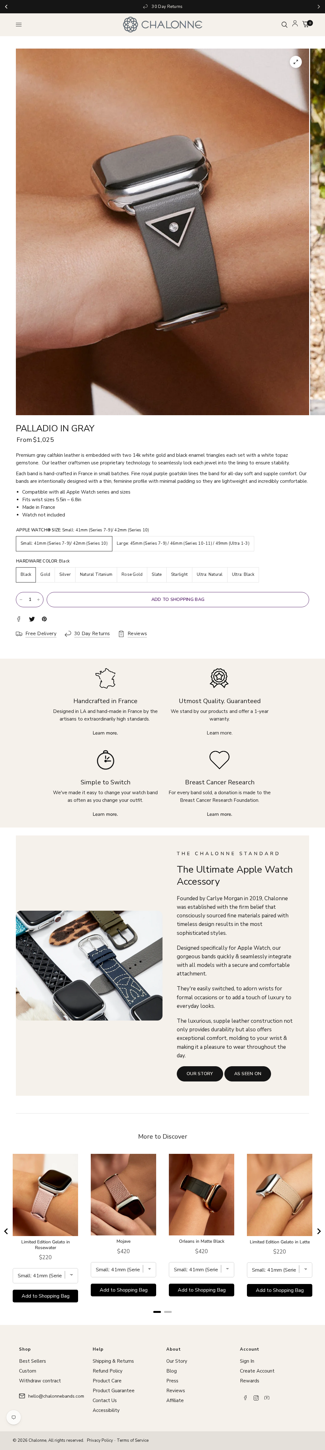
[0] (304, 24)
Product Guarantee (114, 1390)
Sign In (247, 1361)
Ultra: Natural (210, 574)
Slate (157, 574)
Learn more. (220, 733)
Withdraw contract (40, 1381)
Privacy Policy (100, 1440)
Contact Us (105, 1400)
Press (172, 1381)
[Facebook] (245, 1398)
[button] (200, 1073)
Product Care (107, 1381)
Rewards (249, 1381)
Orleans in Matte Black (201, 1241)
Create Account (257, 1371)
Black (26, 574)
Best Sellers (32, 1361)
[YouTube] (267, 1398)
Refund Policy (108, 1371)
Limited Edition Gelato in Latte (280, 1242)
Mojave (123, 1241)
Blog (171, 1371)
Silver (65, 574)
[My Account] (295, 24)
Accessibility (106, 1410)
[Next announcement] (319, 6)
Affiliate (175, 1400)
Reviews (175, 1390)
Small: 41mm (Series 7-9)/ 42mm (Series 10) (64, 543)
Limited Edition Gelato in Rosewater (45, 1245)
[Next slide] (318, 1231)
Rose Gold (132, 574)
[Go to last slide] (6, 1231)
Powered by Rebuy (162, 1320)
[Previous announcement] (6, 6)
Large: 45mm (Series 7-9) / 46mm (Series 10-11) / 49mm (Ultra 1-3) (183, 543)
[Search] (284, 24)
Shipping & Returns (113, 1361)
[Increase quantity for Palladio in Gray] (38, 599)
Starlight (179, 574)
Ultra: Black (243, 574)
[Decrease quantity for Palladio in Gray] (21, 599)
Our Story (176, 1361)
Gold (45, 574)
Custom (27, 1371)
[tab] (157, 1312)
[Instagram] (256, 1398)
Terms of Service (133, 1440)
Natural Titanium (96, 574)
